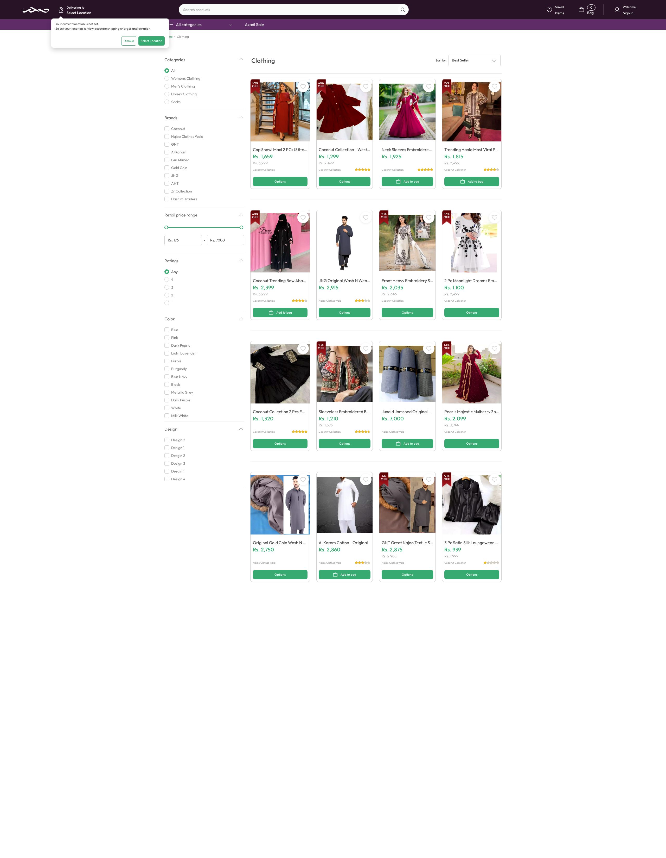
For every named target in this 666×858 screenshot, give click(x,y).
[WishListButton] (303, 86)
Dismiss (129, 41)
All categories (189, 24)
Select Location (151, 41)
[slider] (166, 227)
